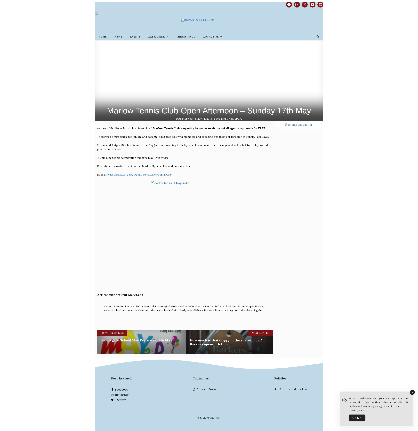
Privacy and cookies (294, 389)
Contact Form (206, 389)
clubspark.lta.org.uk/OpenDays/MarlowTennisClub (139, 174)
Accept (357, 417)
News (118, 36)
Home (103, 36)
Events (135, 36)
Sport (238, 118)
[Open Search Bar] (317, 36)
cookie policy (356, 410)
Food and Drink (223, 118)
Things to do (185, 36)
